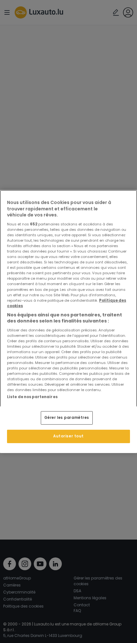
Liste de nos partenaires (32, 396)
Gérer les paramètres (66, 417)
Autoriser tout (68, 436)
